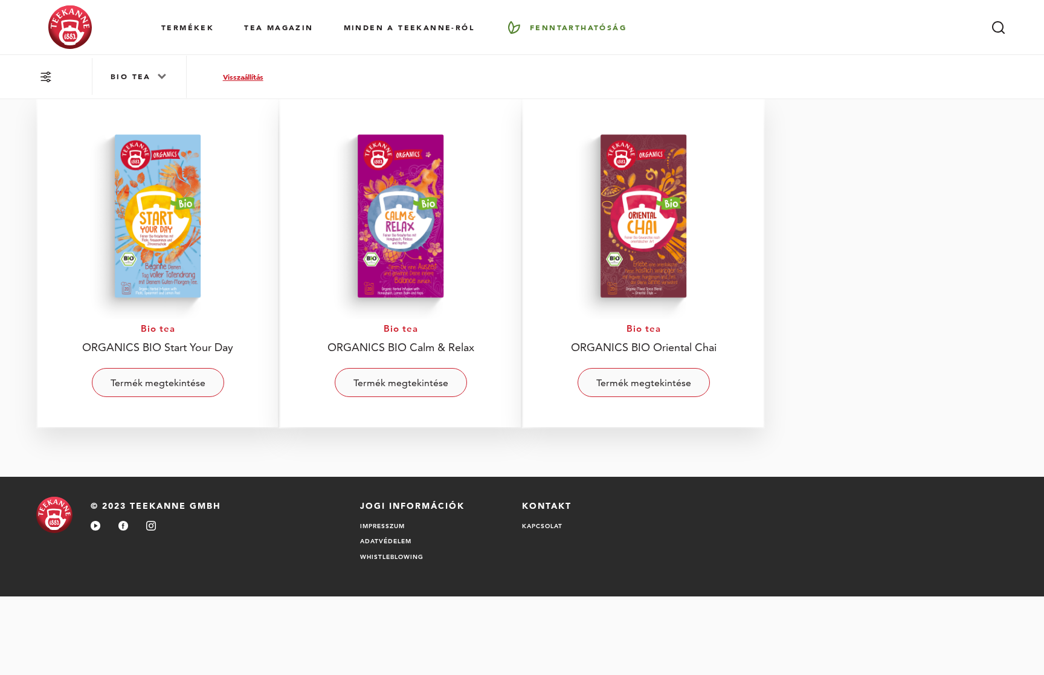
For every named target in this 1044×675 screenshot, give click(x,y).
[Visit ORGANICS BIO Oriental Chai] (643, 262)
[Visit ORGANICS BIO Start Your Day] (157, 262)
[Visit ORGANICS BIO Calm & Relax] (400, 262)
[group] (139, 76)
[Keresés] (998, 27)
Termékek (187, 27)
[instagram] (151, 526)
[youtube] (95, 526)
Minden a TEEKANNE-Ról (409, 27)
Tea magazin (278, 27)
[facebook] (123, 526)
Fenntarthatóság (578, 27)
